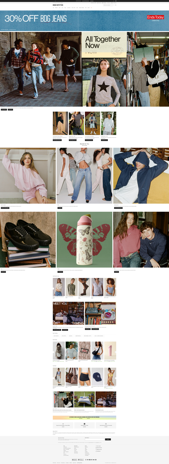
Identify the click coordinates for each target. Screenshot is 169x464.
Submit (108, 439)
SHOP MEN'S (10, 109)
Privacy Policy (54, 462)
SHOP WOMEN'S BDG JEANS (4, 29)
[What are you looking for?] (112, 5)
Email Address (87, 437)
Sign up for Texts (99, 449)
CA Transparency (63, 462)
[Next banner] (114, 1)
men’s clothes (102, 433)
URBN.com (70, 462)
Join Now (63, 426)
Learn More (84, 426)
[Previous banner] (55, 1)
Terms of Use (58, 462)
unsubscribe (97, 442)
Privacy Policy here (91, 442)
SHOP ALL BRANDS (84, 145)
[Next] (115, 289)
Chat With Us (98, 451)
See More (54, 434)
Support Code (74, 462)
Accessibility (67, 462)
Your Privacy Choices (79, 462)
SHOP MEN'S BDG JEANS (12, 29)
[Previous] (53, 289)
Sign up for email (99, 447)
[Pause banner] (116, 1)
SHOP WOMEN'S (4, 109)
